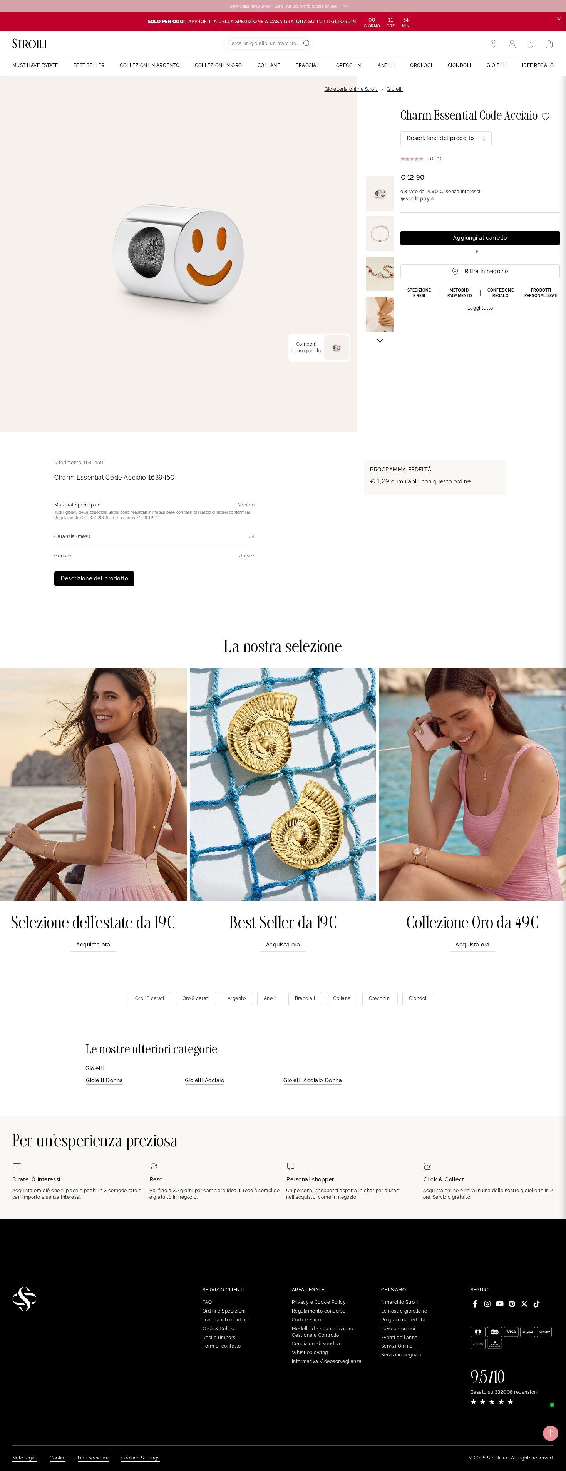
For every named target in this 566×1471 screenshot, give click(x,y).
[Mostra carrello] (549, 44)
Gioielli (395, 89)
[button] (480, 300)
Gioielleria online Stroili (351, 89)
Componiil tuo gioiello (306, 347)
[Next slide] (380, 340)
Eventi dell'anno (399, 1337)
